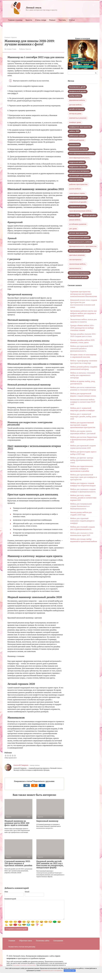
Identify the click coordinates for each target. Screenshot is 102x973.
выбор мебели (75, 96)
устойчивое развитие (77, 224)
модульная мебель (76, 162)
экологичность (75, 268)
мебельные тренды (77, 136)
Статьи (72, 20)
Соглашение (58, 941)
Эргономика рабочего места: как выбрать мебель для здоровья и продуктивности (83, 313)
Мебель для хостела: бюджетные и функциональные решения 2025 (83, 439)
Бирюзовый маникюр (47, 821)
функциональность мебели (80, 242)
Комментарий (10, 899)
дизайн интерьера (76, 109)
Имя (6, 892)
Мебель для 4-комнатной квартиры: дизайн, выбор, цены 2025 (83, 416)
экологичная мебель (77, 264)
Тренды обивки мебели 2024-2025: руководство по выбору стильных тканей (82, 327)
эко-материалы (75, 259)
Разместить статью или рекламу (21, 947)
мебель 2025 (74, 131)
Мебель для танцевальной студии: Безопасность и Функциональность (81, 506)
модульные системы (77, 166)
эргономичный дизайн (78, 277)
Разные (52, 20)
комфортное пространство (80, 127)
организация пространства (80, 175)
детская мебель (75, 105)
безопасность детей (77, 87)
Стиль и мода (40, 20)
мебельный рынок (76, 140)
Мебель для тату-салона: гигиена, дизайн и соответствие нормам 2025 (83, 497)
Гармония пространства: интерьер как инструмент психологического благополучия (83, 294)
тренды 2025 (74, 215)
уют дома (73, 228)
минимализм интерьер (78, 149)
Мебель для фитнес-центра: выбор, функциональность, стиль (81, 460)
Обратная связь (25, 941)
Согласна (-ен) (70, 970)
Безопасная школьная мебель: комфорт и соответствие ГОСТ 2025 (82, 402)
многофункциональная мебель (81, 153)
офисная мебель (76, 180)
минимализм (74, 144)
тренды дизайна (89, 215)
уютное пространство (78, 233)
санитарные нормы (77, 193)
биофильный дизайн (77, 91)
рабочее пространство (78, 184)
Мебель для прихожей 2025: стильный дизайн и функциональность (81, 348)
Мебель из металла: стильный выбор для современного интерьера (82, 375)
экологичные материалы (79, 273)
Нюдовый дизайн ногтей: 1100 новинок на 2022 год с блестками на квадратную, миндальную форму (49, 864)
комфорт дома (75, 122)
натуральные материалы (79, 171)
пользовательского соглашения (24, 965)
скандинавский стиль (77, 197)
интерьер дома (75, 113)
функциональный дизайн (79, 251)
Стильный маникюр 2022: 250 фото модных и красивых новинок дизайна (18, 863)
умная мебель (74, 220)
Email (27, 892)
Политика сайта (42, 941)
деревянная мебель (77, 100)
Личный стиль (33, 7)
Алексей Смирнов (20, 765)
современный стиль (77, 206)
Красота (29, 20)
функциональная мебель (79, 237)
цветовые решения (77, 255)
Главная (11, 941)
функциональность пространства (82, 246)
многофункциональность (79, 158)
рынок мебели (75, 189)
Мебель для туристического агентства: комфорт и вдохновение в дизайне (81, 468)
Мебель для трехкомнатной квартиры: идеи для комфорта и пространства (83, 477)
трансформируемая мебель (80, 211)
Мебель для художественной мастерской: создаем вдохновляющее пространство (82, 425)
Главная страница (15, 20)
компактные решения (77, 118)
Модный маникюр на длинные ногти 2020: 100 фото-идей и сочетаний (16, 823)
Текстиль (62, 20)
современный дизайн (78, 202)
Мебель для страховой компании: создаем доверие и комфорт (82, 520)
